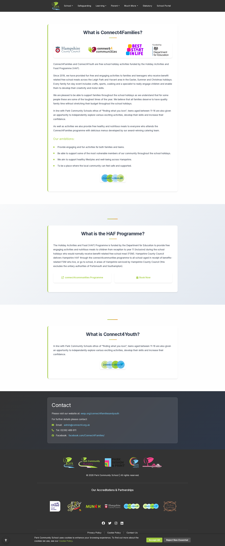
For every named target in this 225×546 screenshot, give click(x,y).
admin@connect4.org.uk (77, 425)
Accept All (154, 540)
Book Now (145, 277)
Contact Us (132, 532)
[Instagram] (116, 523)
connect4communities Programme (84, 277)
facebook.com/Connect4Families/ (86, 435)
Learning (100, 5)
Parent (114, 5)
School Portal (164, 5)
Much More (130, 5)
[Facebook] (103, 523)
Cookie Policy (114, 532)
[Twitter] (109, 523)
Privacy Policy (94, 532)
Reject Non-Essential (177, 540)
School (67, 5)
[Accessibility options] (6, 540)
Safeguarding (84, 5)
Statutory (147, 5)
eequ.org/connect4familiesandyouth (100, 413)
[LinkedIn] (122, 523)
